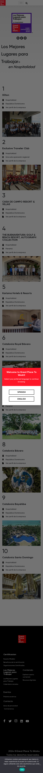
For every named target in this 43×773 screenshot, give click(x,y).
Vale (22, 769)
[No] (40, 765)
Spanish (21, 392)
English (21, 399)
